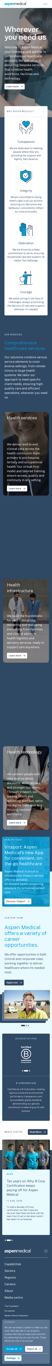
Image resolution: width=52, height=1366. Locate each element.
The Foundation (11, 1306)
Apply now (12, 982)
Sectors (9, 1271)
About (8, 1291)
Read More (36, 1132)
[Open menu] (45, 4)
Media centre (13, 1297)
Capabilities (12, 1264)
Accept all (11, 1349)
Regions (10, 1277)
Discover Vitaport (15, 901)
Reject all (32, 1349)
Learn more (12, 86)
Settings (11, 1358)
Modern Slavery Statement (16, 1315)
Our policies (9, 1311)
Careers (10, 1284)
